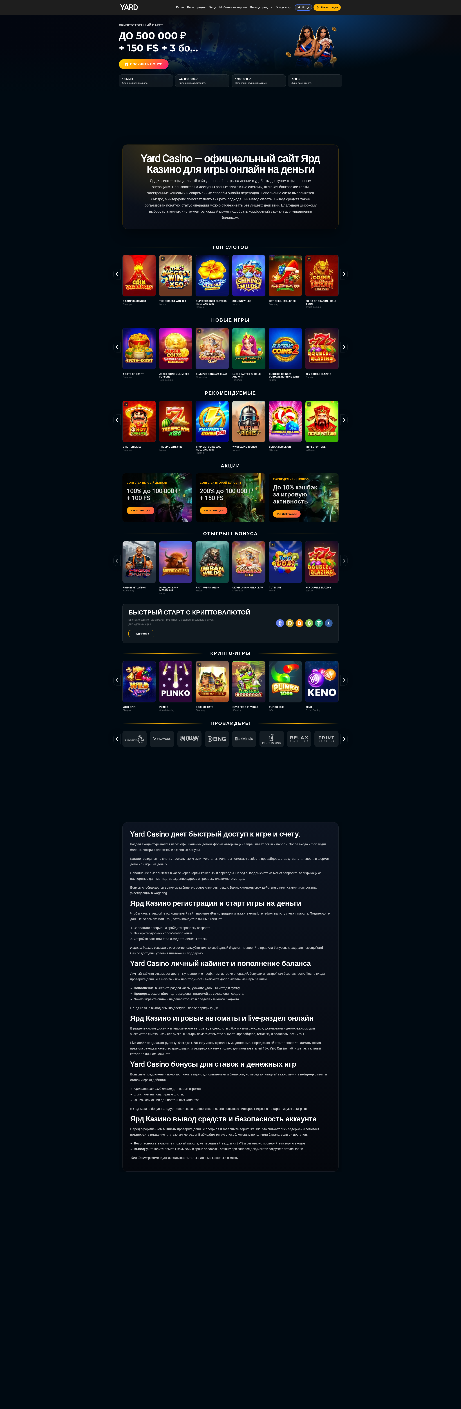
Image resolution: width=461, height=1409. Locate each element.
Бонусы (281, 7)
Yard (129, 7)
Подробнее (141, 633)
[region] (230, 281)
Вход (212, 7)
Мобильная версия (233, 7)
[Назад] (117, 274)
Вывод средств (261, 7)
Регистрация (196, 7)
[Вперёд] (344, 274)
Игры (180, 7)
